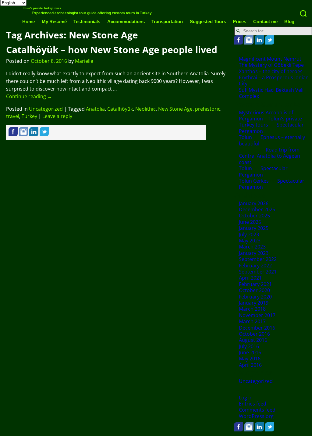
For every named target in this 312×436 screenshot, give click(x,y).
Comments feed (257, 409)
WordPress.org (256, 416)
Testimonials (86, 21)
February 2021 (255, 284)
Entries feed (252, 403)
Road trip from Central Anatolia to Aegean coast (269, 156)
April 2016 (250, 365)
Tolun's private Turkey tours (41, 8)
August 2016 (253, 340)
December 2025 (257, 209)
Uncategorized (46, 108)
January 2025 (253, 228)
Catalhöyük (120, 108)
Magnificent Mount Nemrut (270, 58)
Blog (289, 21)
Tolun (245, 137)
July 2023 (249, 234)
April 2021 (250, 277)
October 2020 (254, 290)
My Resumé (54, 21)
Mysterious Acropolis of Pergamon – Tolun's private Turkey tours (270, 118)
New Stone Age (175, 108)
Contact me (265, 21)
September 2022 (258, 259)
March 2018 (252, 309)
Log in (246, 397)
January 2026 (253, 203)
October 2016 (254, 334)
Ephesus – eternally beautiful (272, 140)
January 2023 (253, 253)
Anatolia (95, 108)
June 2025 (250, 222)
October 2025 (254, 215)
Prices (239, 21)
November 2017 (257, 315)
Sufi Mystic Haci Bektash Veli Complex (271, 93)
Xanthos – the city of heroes (271, 71)
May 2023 (250, 240)
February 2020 (255, 296)
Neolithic (145, 108)
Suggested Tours (208, 21)
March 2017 (252, 321)
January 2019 (253, 302)
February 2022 (255, 265)
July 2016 (249, 346)
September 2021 (258, 271)
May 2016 (250, 358)
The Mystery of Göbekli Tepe (271, 65)
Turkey (29, 116)
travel (12, 116)
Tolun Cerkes (254, 180)
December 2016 (257, 327)
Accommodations (126, 21)
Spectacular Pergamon (263, 171)
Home (28, 21)
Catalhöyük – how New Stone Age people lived (111, 49)
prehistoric (207, 108)
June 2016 (250, 352)
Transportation (167, 21)
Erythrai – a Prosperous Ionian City (274, 80)
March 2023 (252, 246)
